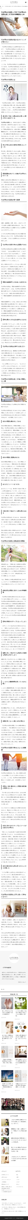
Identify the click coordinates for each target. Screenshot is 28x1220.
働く (17, 1174)
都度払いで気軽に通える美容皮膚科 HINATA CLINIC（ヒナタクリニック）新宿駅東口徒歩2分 (7, 1189)
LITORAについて (5, 1174)
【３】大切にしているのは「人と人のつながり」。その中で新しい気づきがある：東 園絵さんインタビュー (14, 1204)
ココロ (17, 1179)
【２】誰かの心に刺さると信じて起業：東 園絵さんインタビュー (14, 1212)
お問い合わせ (4, 1177)
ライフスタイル (19, 1186)
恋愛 (17, 1177)
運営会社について (5, 1184)
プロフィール (21, 982)
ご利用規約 (4, 1182)
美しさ (17, 1184)
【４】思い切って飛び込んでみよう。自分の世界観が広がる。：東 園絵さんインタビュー (14, 1208)
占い (4, 989)
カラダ (17, 1182)
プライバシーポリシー (6, 1179)
